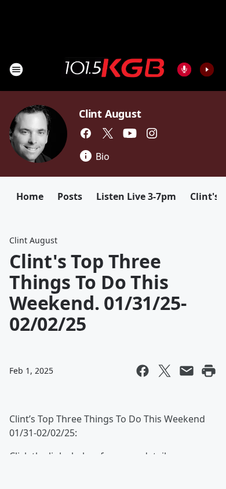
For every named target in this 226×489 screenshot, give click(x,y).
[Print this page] (209, 371)
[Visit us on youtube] (130, 133)
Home (29, 196)
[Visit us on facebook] (86, 133)
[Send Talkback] (184, 69)
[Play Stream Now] (207, 69)
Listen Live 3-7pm (136, 196)
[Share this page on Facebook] (142, 371)
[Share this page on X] (164, 371)
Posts (69, 196)
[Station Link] (113, 69)
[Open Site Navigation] (16, 69)
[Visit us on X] (108, 133)
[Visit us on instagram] (152, 133)
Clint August (110, 114)
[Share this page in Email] (186, 371)
